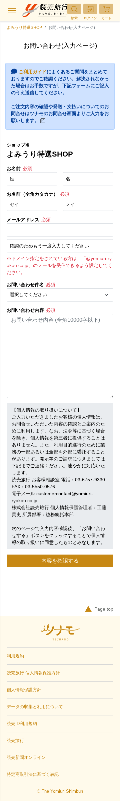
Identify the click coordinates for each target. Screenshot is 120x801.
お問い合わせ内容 (25, 310)
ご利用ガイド (33, 71)
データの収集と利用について (35, 706)
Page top (103, 609)
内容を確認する (60, 561)
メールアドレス (23, 219)
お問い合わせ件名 (25, 284)
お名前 (14, 168)
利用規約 (15, 655)
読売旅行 (15, 740)
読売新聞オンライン (26, 757)
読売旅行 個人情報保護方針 (33, 672)
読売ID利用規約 (22, 723)
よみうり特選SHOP (24, 27)
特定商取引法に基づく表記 (33, 774)
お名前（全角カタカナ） (32, 194)
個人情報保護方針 (24, 689)
